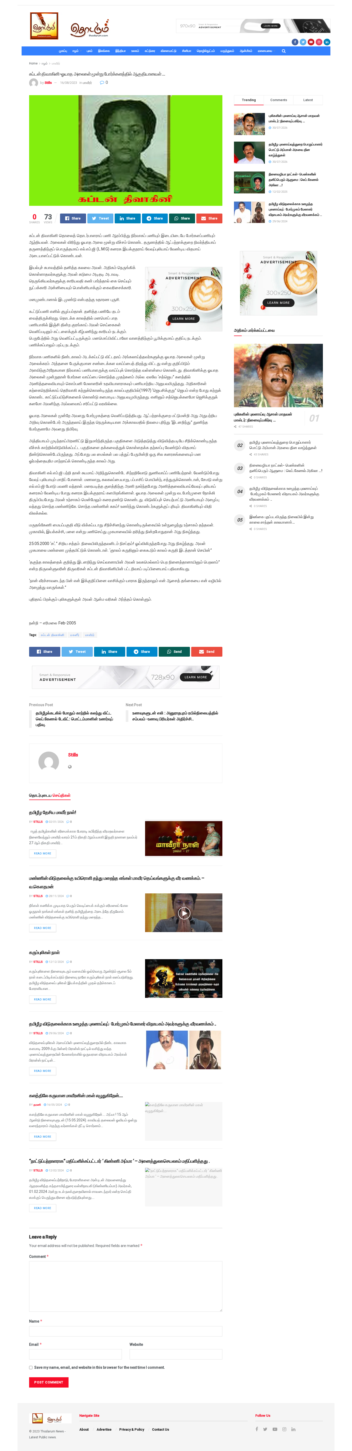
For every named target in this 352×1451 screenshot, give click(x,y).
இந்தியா (120, 51)
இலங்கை (104, 51)
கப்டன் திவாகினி (52, 635)
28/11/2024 (56, 896)
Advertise (104, 1429)
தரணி (37, 1104)
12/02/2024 (56, 1170)
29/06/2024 (56, 1033)
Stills (48, 83)
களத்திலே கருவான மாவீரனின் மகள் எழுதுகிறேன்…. (76, 1095)
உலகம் (135, 51)
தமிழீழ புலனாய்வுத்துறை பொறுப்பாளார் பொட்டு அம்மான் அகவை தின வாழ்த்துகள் (296, 149)
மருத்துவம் (227, 51)
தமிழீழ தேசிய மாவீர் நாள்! (52, 812)
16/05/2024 (54, 1104)
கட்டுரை (150, 51)
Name (36, 1321)
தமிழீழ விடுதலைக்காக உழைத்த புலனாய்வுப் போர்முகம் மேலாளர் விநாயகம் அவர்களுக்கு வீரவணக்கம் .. (122, 1023)
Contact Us (160, 1429)
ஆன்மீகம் (246, 51)
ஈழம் (76, 51)
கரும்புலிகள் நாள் (44, 952)
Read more (42, 853)
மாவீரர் (56, 63)
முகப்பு (63, 51)
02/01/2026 (56, 822)
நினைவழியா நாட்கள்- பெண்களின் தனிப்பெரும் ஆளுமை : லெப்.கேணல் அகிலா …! (294, 179)
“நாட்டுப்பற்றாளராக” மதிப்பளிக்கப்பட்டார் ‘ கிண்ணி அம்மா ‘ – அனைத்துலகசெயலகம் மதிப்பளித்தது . (119, 1161)
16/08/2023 (68, 83)
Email (35, 1344)
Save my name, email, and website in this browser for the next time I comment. (99, 1367)
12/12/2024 (56, 962)
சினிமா (186, 51)
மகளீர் (74, 635)
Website (136, 1344)
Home (33, 63)
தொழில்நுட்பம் (206, 51)
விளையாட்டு (169, 51)
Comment (39, 1256)
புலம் (90, 51)
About (84, 1429)
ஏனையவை (265, 51)
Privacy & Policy (131, 1429)
